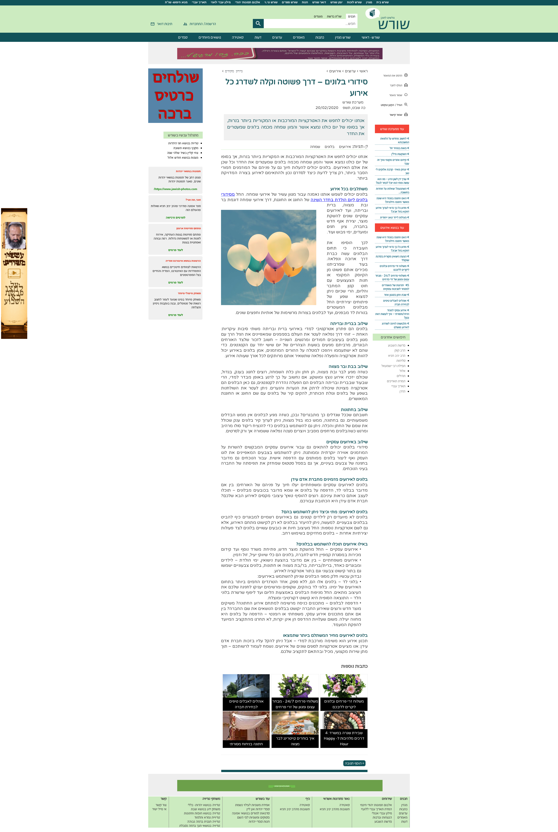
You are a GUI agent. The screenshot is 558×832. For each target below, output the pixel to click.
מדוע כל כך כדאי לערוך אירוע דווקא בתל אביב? (392, 209)
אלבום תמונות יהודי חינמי (376, 805)
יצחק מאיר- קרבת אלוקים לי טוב (392, 171)
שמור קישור (396, 115)
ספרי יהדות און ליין (258, 809)
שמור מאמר (395, 95)
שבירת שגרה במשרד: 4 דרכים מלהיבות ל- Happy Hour (344, 738)
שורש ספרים (290, 2)
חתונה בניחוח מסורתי (246, 744)
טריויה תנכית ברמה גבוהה (203, 821)
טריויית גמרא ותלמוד (207, 817)
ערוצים (277, 37)
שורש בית (382, 2)
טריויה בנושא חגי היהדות (183, 143)
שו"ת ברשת (334, 16)
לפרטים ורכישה (175, 217)
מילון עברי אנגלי (382, 813)
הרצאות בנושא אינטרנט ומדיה (183, 261)
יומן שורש (336, 2)
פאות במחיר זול (398, 148)
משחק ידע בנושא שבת (205, 809)
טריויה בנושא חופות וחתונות (202, 813)
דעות (258, 37)
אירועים (335, 71)
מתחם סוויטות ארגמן (188, 228)
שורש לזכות (354, 2)
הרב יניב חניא (396, 355)
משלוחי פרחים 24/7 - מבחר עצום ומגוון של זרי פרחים (295, 704)
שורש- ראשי (371, 37)
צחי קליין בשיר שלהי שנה (182, 153)
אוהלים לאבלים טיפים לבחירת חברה (246, 704)
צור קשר (161, 805)
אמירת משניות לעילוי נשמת (252, 805)
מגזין (369, 2)
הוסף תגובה (353, 763)
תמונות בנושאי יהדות (188, 171)
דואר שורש (319, 2)
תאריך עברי (199, 2)
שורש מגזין (343, 37)
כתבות (319, 37)
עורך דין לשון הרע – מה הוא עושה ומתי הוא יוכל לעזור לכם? (392, 181)
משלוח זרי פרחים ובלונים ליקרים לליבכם (344, 704)
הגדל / (398, 105)
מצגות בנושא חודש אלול (183, 158)
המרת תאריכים (396, 381)
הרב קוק (400, 350)
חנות (305, 2)
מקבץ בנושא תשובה (185, 148)
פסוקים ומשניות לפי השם (253, 817)
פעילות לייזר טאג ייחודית (393, 217)
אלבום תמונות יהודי (247, 2)
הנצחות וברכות (382, 817)
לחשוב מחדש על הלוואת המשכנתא (394, 140)
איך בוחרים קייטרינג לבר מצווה (295, 741)
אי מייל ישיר (159, 809)
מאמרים (299, 37)
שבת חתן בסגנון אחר (395, 295)
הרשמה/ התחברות (203, 23)
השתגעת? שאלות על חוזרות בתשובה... (392, 190)
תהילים (401, 376)
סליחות (400, 360)
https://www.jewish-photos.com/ (175, 189)
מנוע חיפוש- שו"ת (176, 2)
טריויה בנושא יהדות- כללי (204, 805)
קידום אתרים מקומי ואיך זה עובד (393, 161)
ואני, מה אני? (193, 200)
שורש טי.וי (270, 2)
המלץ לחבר (396, 85)
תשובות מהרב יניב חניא (335, 809)
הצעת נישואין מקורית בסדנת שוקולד (392, 258)
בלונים (330, 146)
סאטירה (238, 37)
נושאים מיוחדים (210, 37)
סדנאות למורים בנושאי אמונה (251, 813)
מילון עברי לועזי (221, 2)
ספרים (183, 37)
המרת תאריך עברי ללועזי (376, 809)
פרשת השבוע (396, 345)
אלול (402, 371)
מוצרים (318, 16)
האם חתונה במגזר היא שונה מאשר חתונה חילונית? (392, 200)
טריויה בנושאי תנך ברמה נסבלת (199, 826)
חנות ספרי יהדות (259, 821)
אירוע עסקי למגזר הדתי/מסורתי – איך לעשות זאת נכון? (392, 313)
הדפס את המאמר (392, 75)
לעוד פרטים (175, 250)
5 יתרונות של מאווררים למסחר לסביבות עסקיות (395, 287)
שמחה (315, 146)
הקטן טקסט (387, 105)
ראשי (363, 71)
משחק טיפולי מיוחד (189, 293)
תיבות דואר (164, 23)
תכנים (351, 16)
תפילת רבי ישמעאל (393, 366)
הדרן (402, 391)
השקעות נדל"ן (399, 154)
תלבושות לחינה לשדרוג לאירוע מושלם (395, 325)
